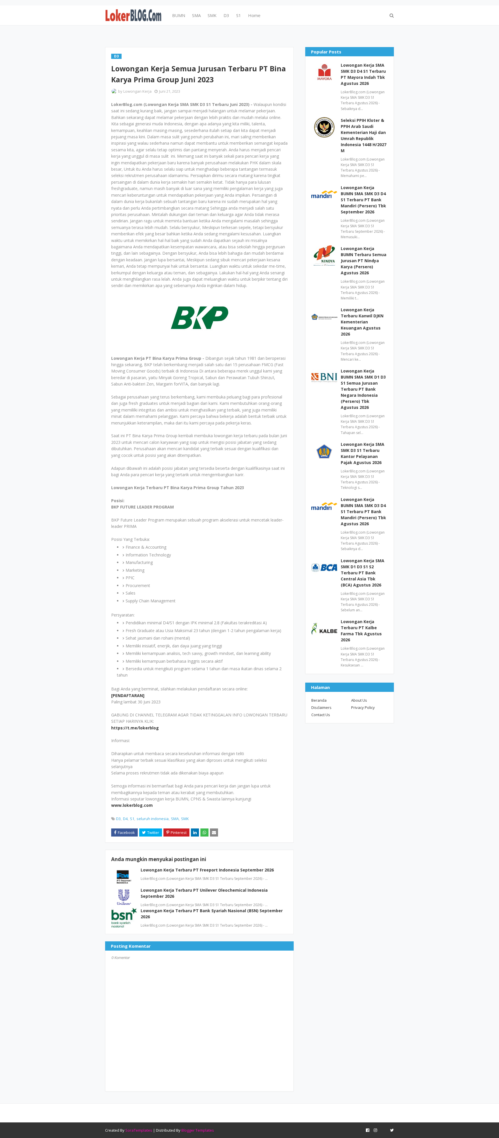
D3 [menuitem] (226, 15)
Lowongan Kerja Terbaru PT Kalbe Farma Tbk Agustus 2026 (361, 630)
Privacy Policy (363, 707)
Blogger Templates (197, 1130)
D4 (125, 818)
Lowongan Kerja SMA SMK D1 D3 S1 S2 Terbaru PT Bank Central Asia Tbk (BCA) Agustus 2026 (362, 573)
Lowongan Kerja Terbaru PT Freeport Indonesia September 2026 (207, 870)
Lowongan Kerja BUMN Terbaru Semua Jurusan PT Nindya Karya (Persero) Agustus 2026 (363, 260)
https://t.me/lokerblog (135, 728)
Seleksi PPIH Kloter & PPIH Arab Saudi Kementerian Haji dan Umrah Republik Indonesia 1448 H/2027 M (363, 135)
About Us (359, 700)
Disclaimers (321, 707)
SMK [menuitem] (212, 15)
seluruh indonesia (153, 818)
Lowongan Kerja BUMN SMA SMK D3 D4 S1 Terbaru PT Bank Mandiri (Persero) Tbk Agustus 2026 (363, 511)
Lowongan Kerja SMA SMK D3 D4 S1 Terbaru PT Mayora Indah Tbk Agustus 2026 (363, 74)
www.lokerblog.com (132, 805)
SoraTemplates (138, 1130)
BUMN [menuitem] (178, 15)
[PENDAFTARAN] (127, 695)
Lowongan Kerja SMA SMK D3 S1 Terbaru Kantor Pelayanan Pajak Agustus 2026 (362, 453)
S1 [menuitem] (238, 15)
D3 (118, 818)
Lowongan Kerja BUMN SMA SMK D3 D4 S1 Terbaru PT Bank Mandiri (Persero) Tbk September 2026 (363, 200)
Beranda (319, 700)
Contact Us (320, 714)
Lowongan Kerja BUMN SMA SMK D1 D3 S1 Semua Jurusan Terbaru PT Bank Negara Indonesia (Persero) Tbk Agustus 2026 (363, 389)
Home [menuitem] (254, 15)
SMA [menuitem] (196, 15)
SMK (185, 818)
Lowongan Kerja (137, 91)
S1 (132, 818)
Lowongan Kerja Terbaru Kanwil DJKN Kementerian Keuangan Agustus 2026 (362, 322)
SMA (175, 818)
